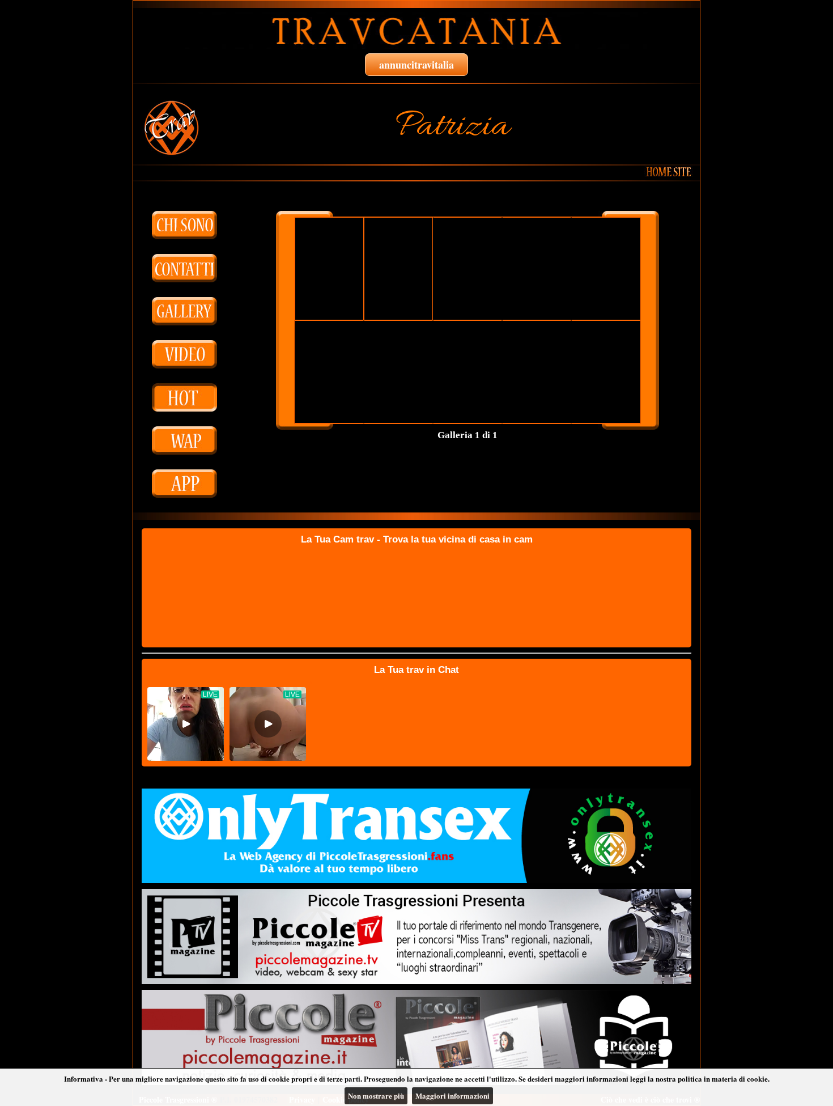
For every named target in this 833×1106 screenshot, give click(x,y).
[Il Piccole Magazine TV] (416, 936)
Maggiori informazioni (452, 1095)
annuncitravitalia (416, 64)
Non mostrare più (376, 1095)
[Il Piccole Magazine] (416, 1037)
